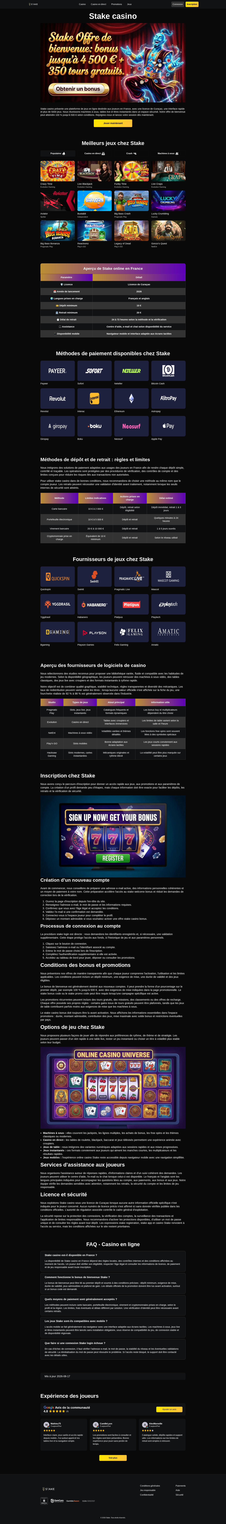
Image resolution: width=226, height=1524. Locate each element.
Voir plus (113, 1458)
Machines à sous (166, 153)
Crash (129, 153)
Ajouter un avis (169, 1409)
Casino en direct (92, 153)
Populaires (55, 153)
